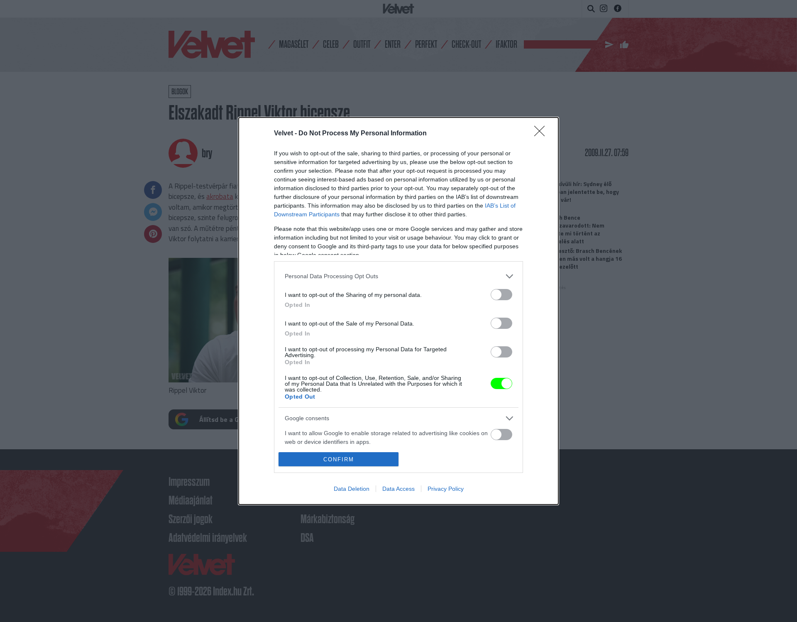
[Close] (542, 134)
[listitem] (398, 276)
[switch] (501, 294)
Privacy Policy (446, 488)
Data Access (398, 488)
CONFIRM (338, 459)
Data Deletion (351, 488)
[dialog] (398, 311)
